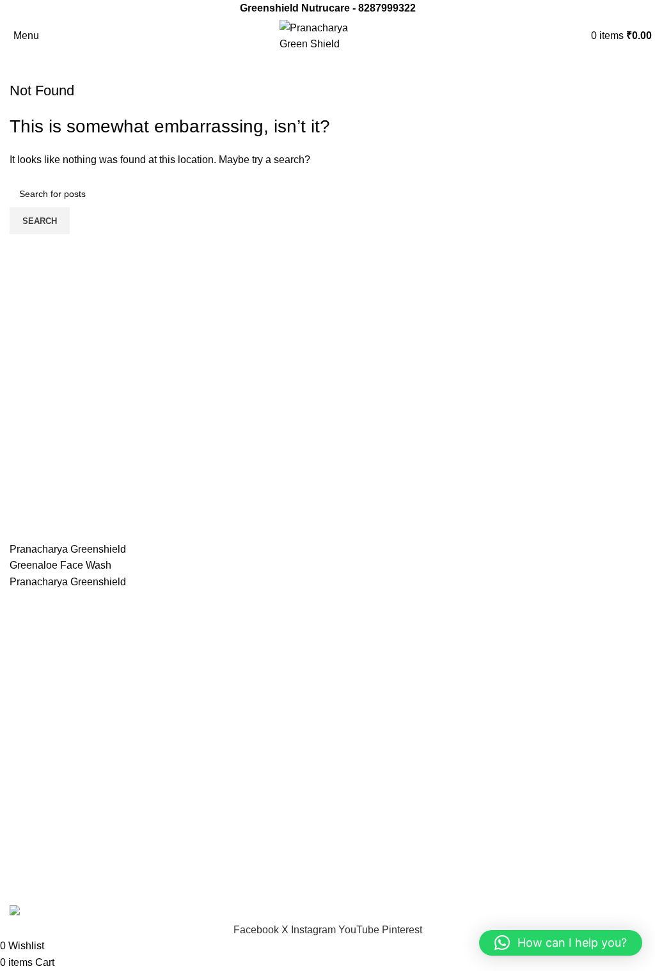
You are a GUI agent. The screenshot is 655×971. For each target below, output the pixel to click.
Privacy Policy (369, 808)
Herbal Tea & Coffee (383, 719)
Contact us (34, 856)
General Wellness (377, 624)
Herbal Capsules (375, 672)
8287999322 (387, 8)
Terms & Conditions (381, 856)
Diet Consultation (49, 880)
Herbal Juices (368, 695)
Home (23, 808)
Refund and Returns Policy (398, 832)
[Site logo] (327, 34)
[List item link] (164, 694)
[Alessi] (327, 565)
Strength (356, 767)
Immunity (357, 743)
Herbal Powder (371, 647)
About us (30, 832)
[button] (560, 943)
